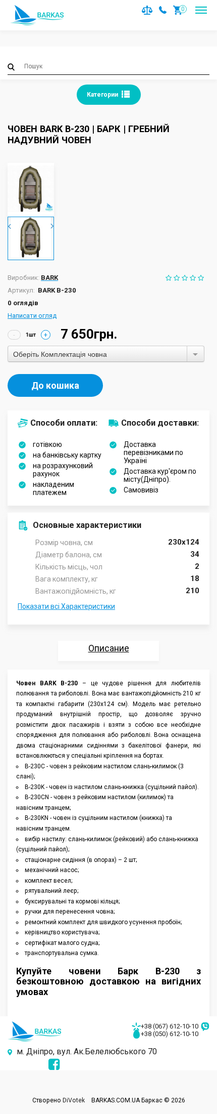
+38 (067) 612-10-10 (169, 1026)
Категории (103, 94)
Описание (108, 648)
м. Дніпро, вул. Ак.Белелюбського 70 (87, 1051)
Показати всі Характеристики (66, 606)
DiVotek (74, 1100)
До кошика (55, 385)
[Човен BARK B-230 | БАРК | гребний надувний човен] (31, 189)
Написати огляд (32, 315)
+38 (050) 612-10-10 (169, 1034)
